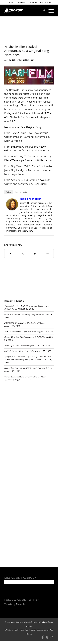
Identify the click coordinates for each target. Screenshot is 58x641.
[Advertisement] (26, 403)
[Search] (43, 10)
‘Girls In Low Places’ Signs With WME (20, 331)
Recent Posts (21, 192)
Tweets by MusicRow (15, 604)
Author (8, 192)
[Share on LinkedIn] (35, 253)
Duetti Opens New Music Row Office (19, 345)
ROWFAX (33, 2)
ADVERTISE (22, 2)
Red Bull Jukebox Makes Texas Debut (19, 351)
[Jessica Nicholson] (12, 209)
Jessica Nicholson (26, 60)
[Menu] (50, 10)
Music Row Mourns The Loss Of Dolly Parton (22, 314)
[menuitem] (11, 2)
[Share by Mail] (47, 253)
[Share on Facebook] (10, 253)
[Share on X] (23, 253)
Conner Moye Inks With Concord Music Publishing (25, 336)
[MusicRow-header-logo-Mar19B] (24, 10)
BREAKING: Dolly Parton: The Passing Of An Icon (25, 322)
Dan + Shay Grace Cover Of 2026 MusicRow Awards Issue (28, 368)
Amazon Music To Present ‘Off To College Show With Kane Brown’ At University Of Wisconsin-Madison (28, 358)
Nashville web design (28, 630)
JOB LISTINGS (45, 2)
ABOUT (11, 2)
